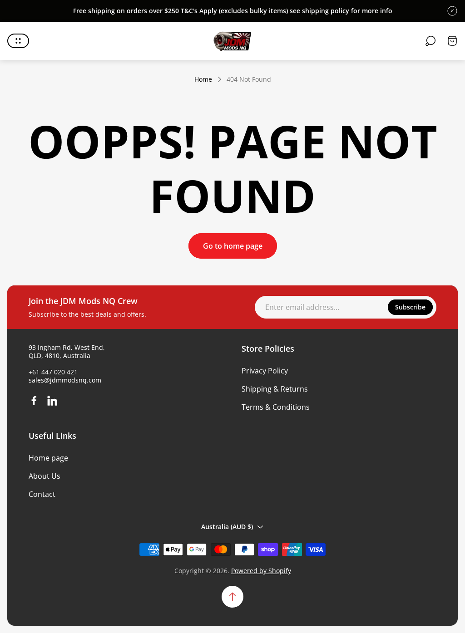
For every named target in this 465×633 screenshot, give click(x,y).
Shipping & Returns (275, 389)
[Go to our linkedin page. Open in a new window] (52, 400)
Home (203, 79)
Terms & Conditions (276, 407)
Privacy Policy (265, 371)
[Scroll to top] (232, 597)
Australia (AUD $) (227, 526)
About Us (44, 476)
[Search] (430, 41)
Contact (42, 494)
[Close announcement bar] (452, 10)
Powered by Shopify (261, 570)
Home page (48, 458)
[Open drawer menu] (18, 41)
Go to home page (232, 246)
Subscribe (410, 307)
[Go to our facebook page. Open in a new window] (34, 400)
